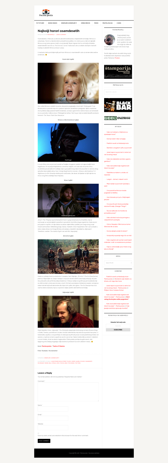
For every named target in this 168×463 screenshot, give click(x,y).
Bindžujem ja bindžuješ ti (51, 358)
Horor (73, 361)
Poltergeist (41, 363)
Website (40, 424)
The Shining (71, 363)
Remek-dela (48, 363)
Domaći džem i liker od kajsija (116, 139)
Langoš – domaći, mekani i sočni (117, 179)
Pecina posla (84, 13)
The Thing (77, 363)
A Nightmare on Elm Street (58, 361)
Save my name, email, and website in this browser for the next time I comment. (63, 435)
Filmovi (69, 361)
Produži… (117, 58)
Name (40, 405)
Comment (41, 381)
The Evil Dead (63, 363)
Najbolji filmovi (80, 361)
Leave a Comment (61, 34)
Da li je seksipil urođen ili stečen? (117, 231)
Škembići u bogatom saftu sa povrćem (119, 148)
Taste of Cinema (59, 346)
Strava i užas (55, 363)
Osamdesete (88, 361)
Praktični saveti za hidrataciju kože (118, 143)
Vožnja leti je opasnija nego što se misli (119, 235)
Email (40, 414)
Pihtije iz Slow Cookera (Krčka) (114, 290)
